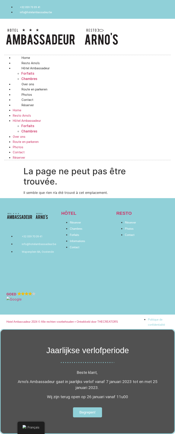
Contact (19, 152)
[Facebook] (74, 280)
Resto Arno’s (22, 116)
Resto (124, 213)
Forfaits (27, 73)
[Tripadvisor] (87, 280)
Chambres (29, 79)
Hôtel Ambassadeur (36, 68)
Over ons (19, 137)
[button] (87, 297)
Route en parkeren (26, 142)
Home (17, 110)
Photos (18, 147)
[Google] (100, 280)
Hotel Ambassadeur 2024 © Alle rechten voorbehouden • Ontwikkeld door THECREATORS (62, 321)
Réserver (28, 105)
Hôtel (68, 213)
